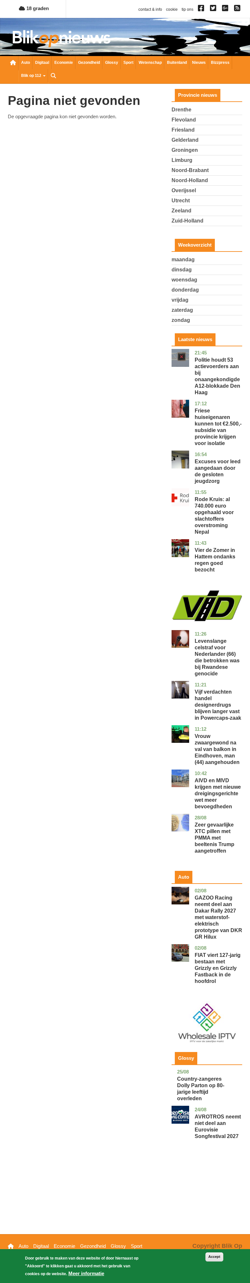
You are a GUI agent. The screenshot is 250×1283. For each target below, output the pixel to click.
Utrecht (181, 200)
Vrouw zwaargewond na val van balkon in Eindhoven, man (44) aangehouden (217, 749)
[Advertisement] (207, 1196)
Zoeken (53, 76)
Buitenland (177, 62)
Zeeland (181, 210)
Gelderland (185, 140)
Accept (214, 1257)
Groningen (185, 150)
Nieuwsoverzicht (13, 63)
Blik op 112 (31, 75)
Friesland (183, 130)
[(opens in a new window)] (202, 9)
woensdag (184, 279)
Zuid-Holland (187, 220)
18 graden (37, 8)
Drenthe (181, 109)
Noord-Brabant (190, 170)
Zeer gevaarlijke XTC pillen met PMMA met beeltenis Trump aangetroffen (214, 838)
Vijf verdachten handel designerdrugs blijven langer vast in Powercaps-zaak (218, 705)
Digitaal (42, 62)
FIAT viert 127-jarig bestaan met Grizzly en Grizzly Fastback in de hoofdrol (218, 968)
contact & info (150, 9)
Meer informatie (86, 1273)
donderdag (185, 290)
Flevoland (184, 120)
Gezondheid (89, 62)
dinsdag (182, 269)
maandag (183, 259)
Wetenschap (150, 62)
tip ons (187, 9)
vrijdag (180, 300)
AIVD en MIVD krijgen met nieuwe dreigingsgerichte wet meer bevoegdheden (218, 793)
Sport (128, 62)
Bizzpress (220, 62)
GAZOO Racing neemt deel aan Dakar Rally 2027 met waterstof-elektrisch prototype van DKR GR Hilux (218, 917)
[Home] (61, 38)
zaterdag (182, 310)
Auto (25, 62)
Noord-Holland (190, 180)
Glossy (111, 62)
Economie (63, 62)
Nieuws (199, 62)
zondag (181, 320)
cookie (172, 9)
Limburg (182, 160)
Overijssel (184, 190)
